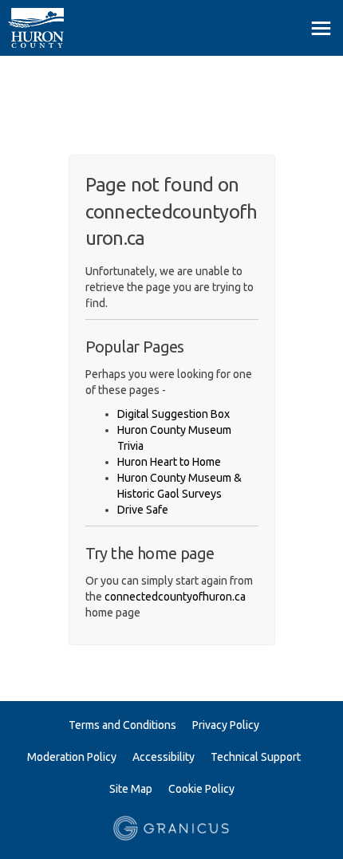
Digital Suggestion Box (173, 414)
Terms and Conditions (122, 725)
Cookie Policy (201, 788)
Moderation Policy (71, 757)
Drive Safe (142, 509)
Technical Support (256, 757)
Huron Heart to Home (169, 461)
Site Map (130, 788)
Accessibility (163, 757)
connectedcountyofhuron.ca (175, 596)
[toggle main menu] (321, 28)
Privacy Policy (225, 725)
